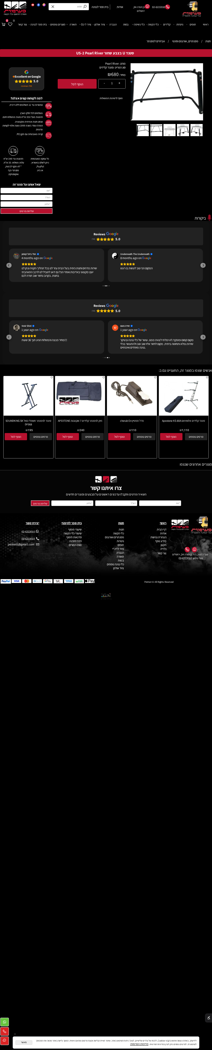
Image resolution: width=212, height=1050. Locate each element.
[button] (205, 66)
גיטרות (179, 24)
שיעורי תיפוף (75, 533)
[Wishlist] (10, 24)
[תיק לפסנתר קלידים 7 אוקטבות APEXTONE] (80, 410)
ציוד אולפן (99, 24)
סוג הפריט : (119, 67)
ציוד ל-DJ (86, 24)
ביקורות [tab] (200, 218)
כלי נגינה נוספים (115, 568)
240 (82, 434)
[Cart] (3, 24)
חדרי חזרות (75, 545)
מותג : (122, 63)
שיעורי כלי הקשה (72, 537)
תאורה (73, 24)
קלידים (167, 24)
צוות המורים (75, 549)
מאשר (24, 1042)
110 (133, 434)
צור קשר (22, 24)
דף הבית (161, 533)
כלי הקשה (153, 24)
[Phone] (4, 1032)
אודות (163, 537)
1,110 (185, 434)
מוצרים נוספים (57, 24)
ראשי (205, 24)
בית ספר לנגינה (38, 24)
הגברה (113, 24)
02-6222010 (185, 562)
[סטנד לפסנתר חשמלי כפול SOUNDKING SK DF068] (28, 418)
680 (115, 74)
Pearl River (112, 63)
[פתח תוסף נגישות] (208, 1018)
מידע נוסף (160, 545)
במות (126, 24)
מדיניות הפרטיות (139, 1044)
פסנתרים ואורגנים (114, 541)
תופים (193, 24)
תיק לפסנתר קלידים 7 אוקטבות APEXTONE (80, 424)
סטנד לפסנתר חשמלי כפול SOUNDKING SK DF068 (28, 426)
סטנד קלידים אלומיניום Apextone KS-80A (183, 424)
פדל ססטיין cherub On (132, 424)
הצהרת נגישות (158, 541)
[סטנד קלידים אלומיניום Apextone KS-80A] (183, 418)
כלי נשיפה (139, 24)
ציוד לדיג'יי (118, 553)
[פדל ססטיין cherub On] (132, 411)
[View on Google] (16, 256)
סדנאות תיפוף (74, 541)
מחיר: (122, 75)
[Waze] (4, 1041)
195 (30, 434)
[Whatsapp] (4, 1023)
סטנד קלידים (106, 67)
